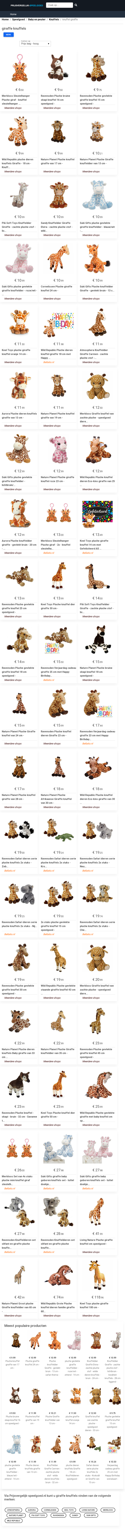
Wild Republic (13, 1521)
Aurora (32, 1510)
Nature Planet (16, 1515)
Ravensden (58, 1515)
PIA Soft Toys (38, 1515)
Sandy (75, 1515)
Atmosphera (13, 1510)
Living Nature (88, 1510)
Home (13, 14)
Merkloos (108, 1510)
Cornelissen (50, 1510)
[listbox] (35, 43)
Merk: (8, 35)
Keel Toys (69, 1510)
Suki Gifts (91, 1515)
